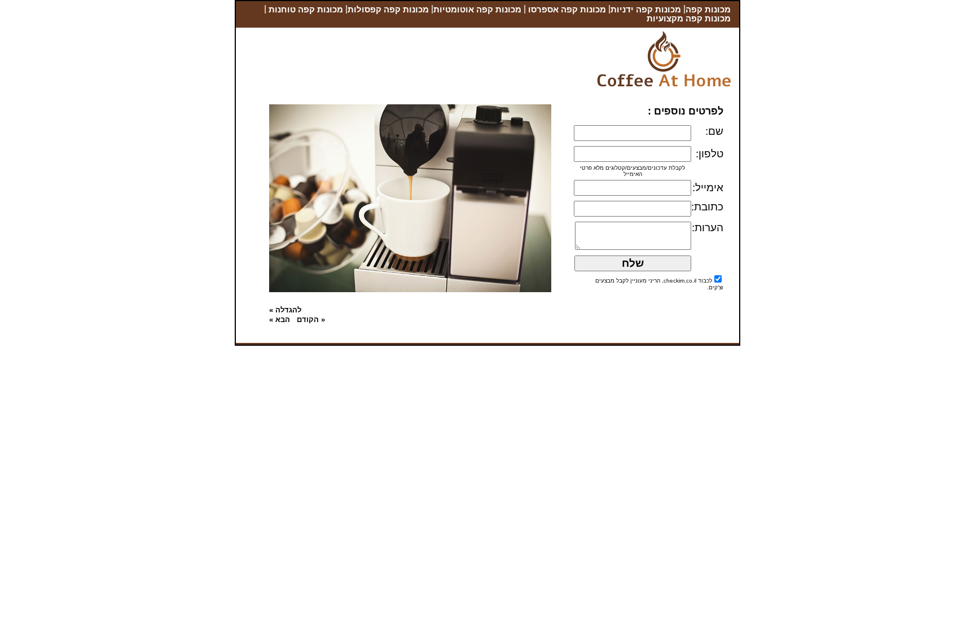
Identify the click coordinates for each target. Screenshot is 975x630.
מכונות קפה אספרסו (566, 9)
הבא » (279, 319)
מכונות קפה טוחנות (304, 9)
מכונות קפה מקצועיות (689, 18)
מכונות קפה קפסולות (388, 9)
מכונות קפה (708, 9)
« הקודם (311, 319)
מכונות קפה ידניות (646, 9)
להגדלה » (285, 310)
